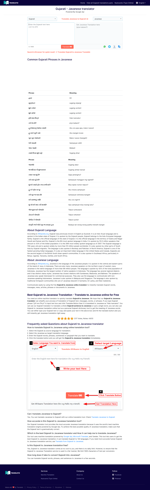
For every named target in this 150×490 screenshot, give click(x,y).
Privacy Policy (31, 487)
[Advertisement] (15, 47)
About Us (80, 475)
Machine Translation (50, 475)
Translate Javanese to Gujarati (103, 417)
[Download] (114, 46)
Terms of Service (45, 487)
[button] (140, 3)
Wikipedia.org (43, 234)
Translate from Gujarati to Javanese (69, 441)
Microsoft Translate (80, 436)
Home (82, 3)
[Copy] (119, 46)
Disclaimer (58, 487)
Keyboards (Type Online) (124, 3)
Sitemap (68, 487)
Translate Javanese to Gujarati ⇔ (75, 19)
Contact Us (80, 478)
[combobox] (42, 19)
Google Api (68, 436)
